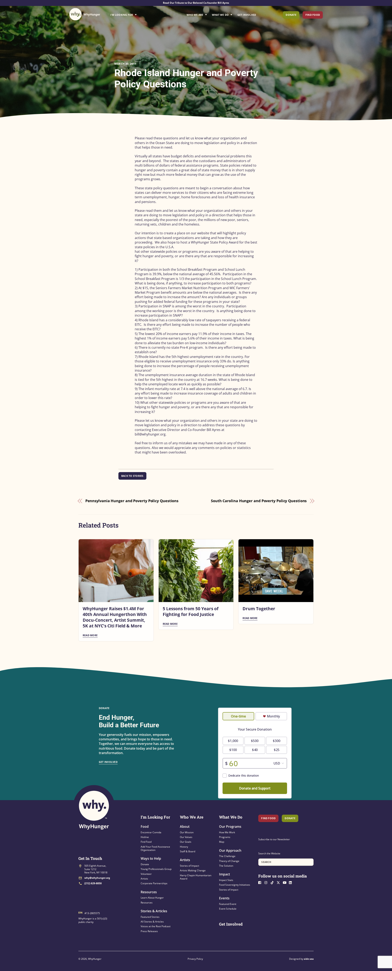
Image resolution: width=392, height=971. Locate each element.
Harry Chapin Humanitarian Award (195, 877)
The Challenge (227, 856)
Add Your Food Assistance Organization (155, 848)
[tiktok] (273, 882)
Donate (291, 15)
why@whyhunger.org (97, 878)
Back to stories (132, 476)
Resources (149, 892)
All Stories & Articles (152, 921)
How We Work (227, 832)
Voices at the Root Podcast (155, 926)
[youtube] (285, 882)
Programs (224, 837)
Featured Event (227, 904)
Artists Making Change (193, 870)
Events (224, 898)
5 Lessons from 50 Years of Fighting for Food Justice (190, 611)
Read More (90, 635)
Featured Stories (150, 917)
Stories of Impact (189, 865)
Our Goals (185, 842)
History (184, 846)
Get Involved (246, 15)
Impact (224, 874)
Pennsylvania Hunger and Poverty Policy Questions (132, 500)
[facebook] (261, 882)
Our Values (186, 837)
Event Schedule (227, 908)
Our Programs (230, 826)
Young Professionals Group (156, 869)
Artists (144, 878)
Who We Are (195, 15)
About (184, 826)
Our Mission (187, 832)
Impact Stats (226, 880)
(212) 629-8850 (93, 883)
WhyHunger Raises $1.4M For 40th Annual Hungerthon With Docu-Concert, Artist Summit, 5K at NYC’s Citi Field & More (115, 617)
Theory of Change (229, 861)
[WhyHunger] (84, 14)
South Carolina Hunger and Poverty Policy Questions (259, 500)
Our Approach (230, 850)
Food (145, 826)
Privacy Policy (195, 959)
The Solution (226, 865)
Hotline (145, 837)
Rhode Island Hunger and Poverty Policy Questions (186, 78)
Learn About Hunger (152, 897)
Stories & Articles (154, 911)
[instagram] (267, 882)
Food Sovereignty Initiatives (234, 884)
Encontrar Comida (151, 832)
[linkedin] (291, 882)
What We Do (220, 15)
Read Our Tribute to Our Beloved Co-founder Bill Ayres (196, 3)
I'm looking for (134, 14)
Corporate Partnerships (154, 883)
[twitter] (279, 882)
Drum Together (259, 608)
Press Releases (149, 931)
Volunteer (146, 874)
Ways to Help (151, 858)
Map (221, 842)
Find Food (312, 15)
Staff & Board (187, 851)
